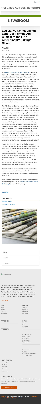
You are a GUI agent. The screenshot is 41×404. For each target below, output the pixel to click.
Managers (25, 311)
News (5, 252)
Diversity (24, 351)
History (3, 309)
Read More (4, 300)
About (2, 307)
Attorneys (24, 307)
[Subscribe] (14, 400)
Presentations (26, 340)
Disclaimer (4, 366)
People (25, 305)
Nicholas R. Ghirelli (26, 181)
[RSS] (35, 13)
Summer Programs (27, 355)
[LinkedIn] (30, 13)
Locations (3, 311)
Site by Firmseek (17, 398)
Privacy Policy (5, 368)
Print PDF (5, 192)
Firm (2, 305)
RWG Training (26, 336)
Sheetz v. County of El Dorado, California (16, 72)
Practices (5, 321)
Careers (25, 350)
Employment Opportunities (29, 353)
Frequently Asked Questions (8, 362)
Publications (25, 338)
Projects (5, 329)
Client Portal (4, 371)
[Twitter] (32, 13)
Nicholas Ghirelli (7, 201)
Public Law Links (26, 342)
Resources (27, 334)
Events (5, 258)
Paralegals (25, 309)
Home (3, 396)
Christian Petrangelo (8, 204)
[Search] (35, 2)
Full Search (25, 313)
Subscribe (6, 263)
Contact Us (4, 313)
